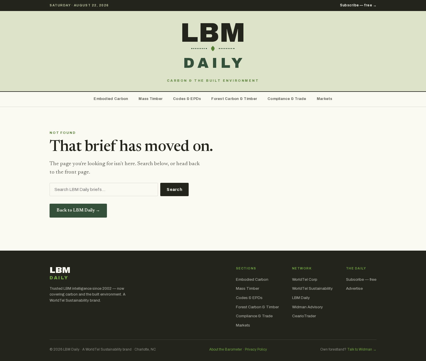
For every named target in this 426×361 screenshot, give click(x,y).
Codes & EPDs (187, 99)
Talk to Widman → (361, 349)
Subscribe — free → (358, 5)
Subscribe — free (361, 279)
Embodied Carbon (111, 99)
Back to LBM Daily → (78, 210)
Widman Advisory (307, 307)
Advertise (354, 288)
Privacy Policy (256, 349)
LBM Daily (301, 298)
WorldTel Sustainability (312, 288)
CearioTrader (304, 316)
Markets (324, 99)
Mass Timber (151, 99)
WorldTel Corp (304, 279)
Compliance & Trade (286, 99)
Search (174, 189)
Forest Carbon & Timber (234, 99)
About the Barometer (225, 349)
